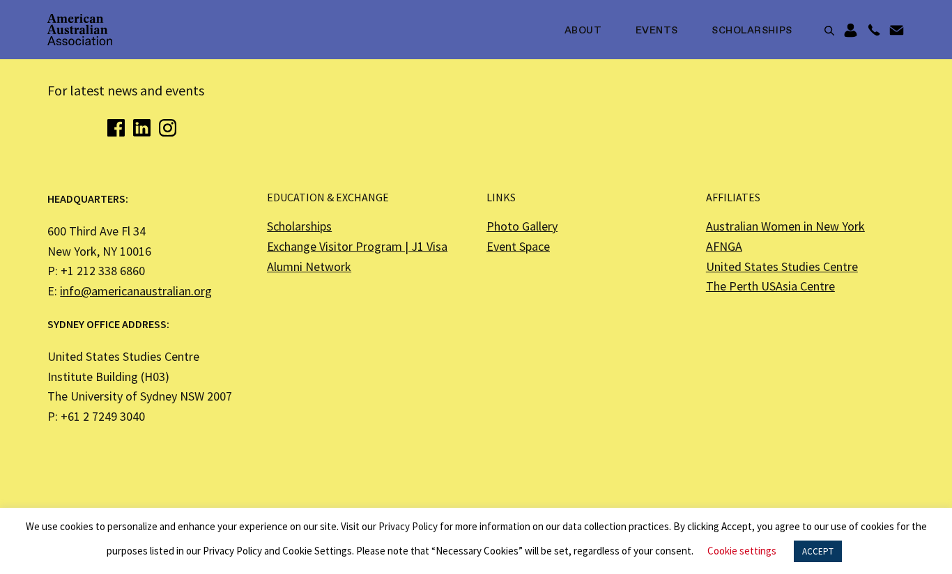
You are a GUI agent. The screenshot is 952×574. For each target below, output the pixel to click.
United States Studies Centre (782, 266)
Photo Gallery (522, 226)
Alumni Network (309, 266)
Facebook (116, 128)
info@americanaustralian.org (136, 291)
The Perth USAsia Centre (770, 286)
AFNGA (724, 246)
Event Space (518, 246)
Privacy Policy (408, 526)
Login (851, 30)
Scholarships (752, 31)
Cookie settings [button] (741, 550)
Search (829, 31)
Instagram (167, 128)
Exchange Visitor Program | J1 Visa (357, 246)
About (583, 31)
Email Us (897, 30)
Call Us (874, 30)
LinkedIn (142, 128)
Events (657, 31)
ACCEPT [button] (818, 551)
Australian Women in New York (785, 226)
